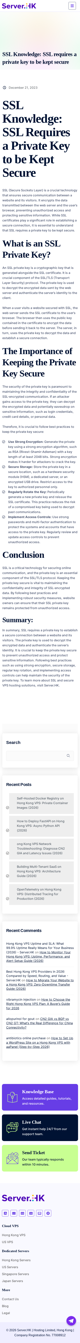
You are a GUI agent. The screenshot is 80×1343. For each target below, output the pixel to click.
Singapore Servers (15, 1274)
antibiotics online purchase (26, 1038)
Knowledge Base (38, 1091)
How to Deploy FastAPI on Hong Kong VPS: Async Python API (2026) (40, 825)
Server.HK (51, 685)
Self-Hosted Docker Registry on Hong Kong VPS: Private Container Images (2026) (42, 803)
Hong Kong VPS (13, 1235)
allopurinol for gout (20, 1019)
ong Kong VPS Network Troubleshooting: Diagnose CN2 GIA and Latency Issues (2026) (41, 848)
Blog (5, 1306)
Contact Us (10, 1299)
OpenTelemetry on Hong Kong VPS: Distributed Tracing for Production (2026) (39, 894)
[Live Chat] (12, 1128)
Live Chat (31, 1122)
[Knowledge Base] (12, 1097)
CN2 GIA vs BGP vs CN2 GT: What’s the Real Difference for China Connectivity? (39, 1023)
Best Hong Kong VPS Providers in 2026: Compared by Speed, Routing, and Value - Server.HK (37, 976)
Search (13, 742)
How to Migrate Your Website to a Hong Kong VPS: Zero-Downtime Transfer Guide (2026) (40, 984)
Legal (6, 1313)
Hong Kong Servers (16, 1260)
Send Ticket (33, 1152)
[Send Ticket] (12, 1158)
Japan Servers (12, 1281)
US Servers (10, 1267)
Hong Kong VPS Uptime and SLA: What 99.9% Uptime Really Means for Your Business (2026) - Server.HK (40, 948)
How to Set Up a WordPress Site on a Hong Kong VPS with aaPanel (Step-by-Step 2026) (39, 1042)
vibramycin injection (21, 999)
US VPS (7, 1242)
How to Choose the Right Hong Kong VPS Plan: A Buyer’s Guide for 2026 (38, 1004)
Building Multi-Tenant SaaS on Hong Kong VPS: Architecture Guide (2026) (39, 871)
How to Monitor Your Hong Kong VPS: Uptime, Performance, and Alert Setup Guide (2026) (38, 956)
